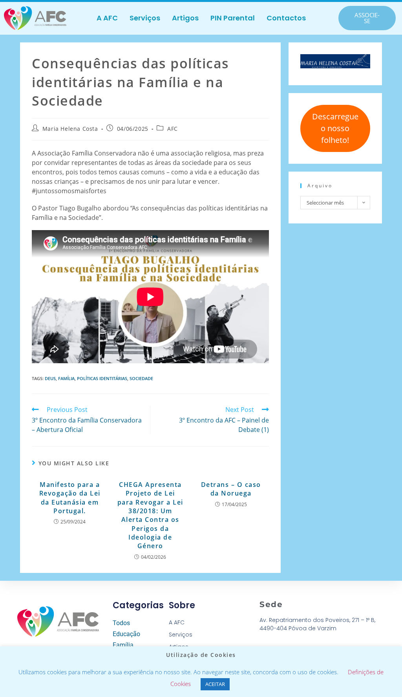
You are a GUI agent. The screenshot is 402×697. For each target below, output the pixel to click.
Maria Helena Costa (70, 128)
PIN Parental (232, 18)
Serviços (145, 18)
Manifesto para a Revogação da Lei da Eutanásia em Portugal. (69, 497)
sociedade (141, 378)
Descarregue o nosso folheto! (335, 128)
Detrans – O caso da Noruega (231, 489)
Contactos (286, 18)
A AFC (107, 18)
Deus (50, 378)
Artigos (185, 18)
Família (66, 378)
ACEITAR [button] (215, 684)
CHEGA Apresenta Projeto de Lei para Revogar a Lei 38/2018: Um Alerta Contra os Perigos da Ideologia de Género (150, 515)
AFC (172, 128)
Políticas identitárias (102, 378)
